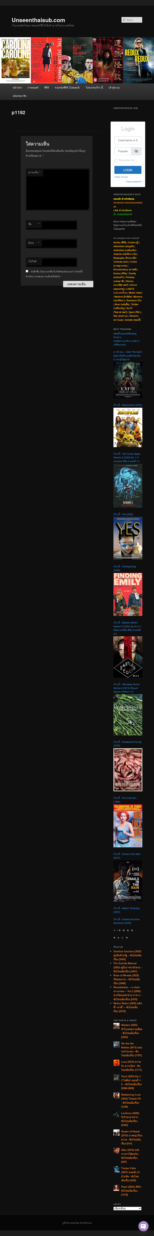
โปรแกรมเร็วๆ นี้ (94, 87)
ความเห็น (34, 172)
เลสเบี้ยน (122, 292)
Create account (121, 176)
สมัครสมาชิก (20, 96)
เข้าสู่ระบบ (114, 87)
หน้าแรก (17, 87)
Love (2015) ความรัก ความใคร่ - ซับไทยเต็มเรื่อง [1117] (131, 1065)
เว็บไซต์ (32, 261)
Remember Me (126, 160)
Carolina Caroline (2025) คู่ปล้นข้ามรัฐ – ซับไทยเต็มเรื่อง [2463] (127, 955)
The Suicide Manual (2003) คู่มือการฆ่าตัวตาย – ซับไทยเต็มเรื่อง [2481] (127, 967)
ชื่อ (34, 224)
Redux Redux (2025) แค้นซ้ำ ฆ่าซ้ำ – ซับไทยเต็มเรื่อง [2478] (127, 1007)
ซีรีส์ (46, 87)
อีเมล (34, 243)
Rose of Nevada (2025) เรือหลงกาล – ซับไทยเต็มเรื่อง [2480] (126, 979)
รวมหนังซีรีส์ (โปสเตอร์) (67, 87)
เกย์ (116, 292)
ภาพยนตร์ (33, 87)
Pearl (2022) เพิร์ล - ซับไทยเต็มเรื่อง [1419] (131, 1190)
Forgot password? (133, 181)
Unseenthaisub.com (38, 20)
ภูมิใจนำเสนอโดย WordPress (77, 1222)
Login (127, 170)
